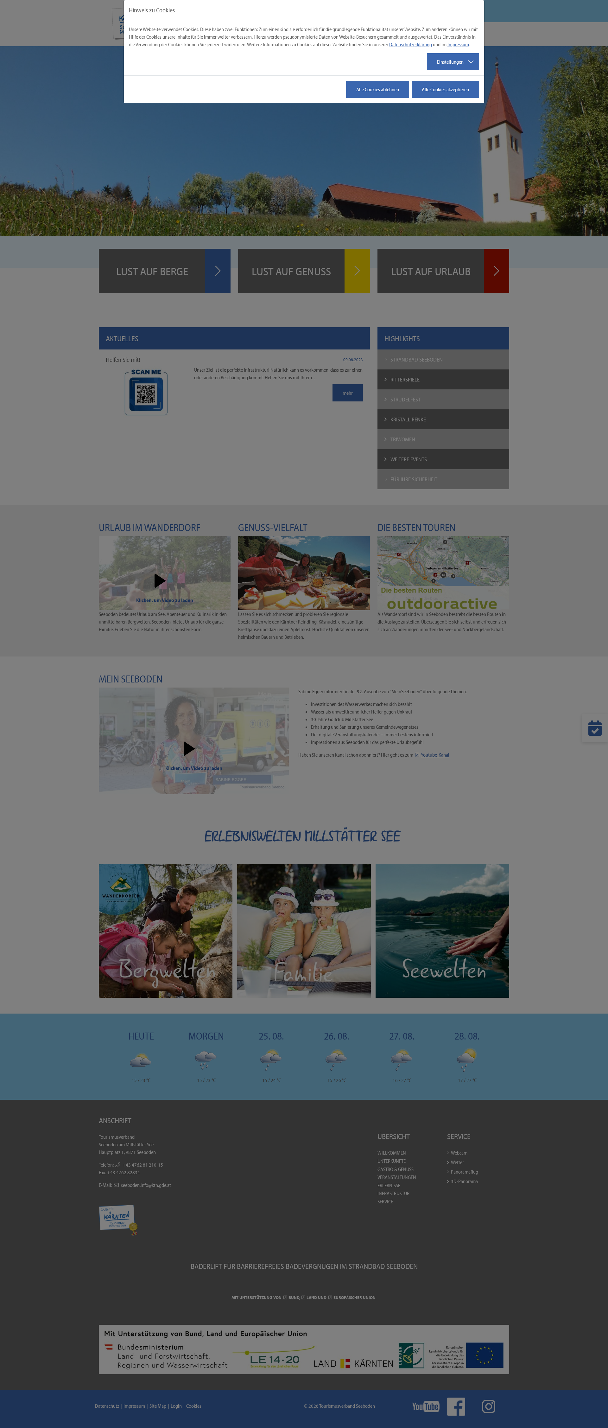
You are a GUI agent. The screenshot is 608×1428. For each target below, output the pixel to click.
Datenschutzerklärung (410, 44)
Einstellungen (450, 62)
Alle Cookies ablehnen (377, 89)
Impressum (458, 44)
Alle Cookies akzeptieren (445, 89)
